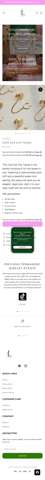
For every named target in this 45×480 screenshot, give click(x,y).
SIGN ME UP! (22, 247)
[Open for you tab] (37, 472)
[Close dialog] (32, 229)
